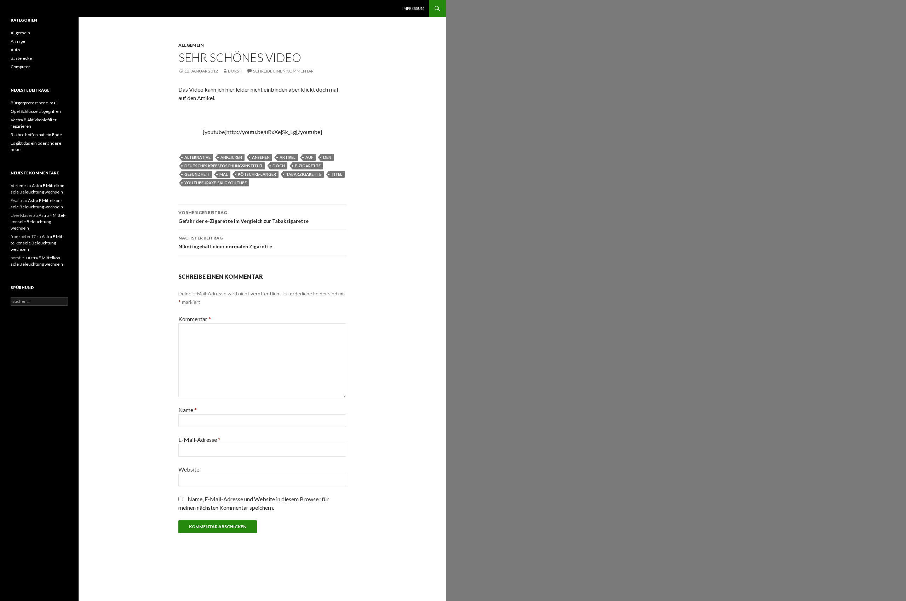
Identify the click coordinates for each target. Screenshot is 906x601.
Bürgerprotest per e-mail (34, 102)
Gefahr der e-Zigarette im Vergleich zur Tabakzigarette (243, 217)
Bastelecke (21, 58)
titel (336, 174)
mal (223, 174)
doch (279, 165)
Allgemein (191, 45)
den (327, 157)
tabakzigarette (303, 174)
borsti (235, 71)
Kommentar (194, 319)
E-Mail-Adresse (199, 439)
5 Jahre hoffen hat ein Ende (36, 134)
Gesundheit (197, 174)
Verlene (18, 185)
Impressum (413, 8)
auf (309, 157)
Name (187, 409)
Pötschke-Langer (257, 174)
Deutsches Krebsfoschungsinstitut (223, 165)
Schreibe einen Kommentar (283, 71)
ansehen (261, 157)
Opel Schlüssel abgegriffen (36, 111)
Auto (15, 49)
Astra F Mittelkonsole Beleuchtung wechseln (38, 222)
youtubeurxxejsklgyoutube (215, 182)
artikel (288, 157)
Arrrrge (18, 41)
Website (188, 469)
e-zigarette (308, 165)
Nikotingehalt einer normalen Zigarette (225, 242)
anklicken (231, 157)
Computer (20, 66)
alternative (197, 157)
